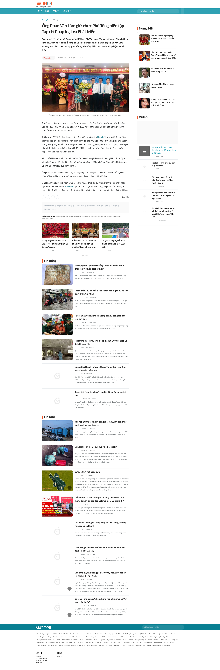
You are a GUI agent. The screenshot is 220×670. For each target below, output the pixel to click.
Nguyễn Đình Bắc (53, 637)
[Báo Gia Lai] (79, 504)
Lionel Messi (81, 634)
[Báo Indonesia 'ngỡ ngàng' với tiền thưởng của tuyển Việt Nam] (144, 39)
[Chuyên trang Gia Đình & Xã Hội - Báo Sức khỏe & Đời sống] (77, 554)
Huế (119, 643)
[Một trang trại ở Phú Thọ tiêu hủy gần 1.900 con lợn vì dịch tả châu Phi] (57, 349)
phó (106, 206)
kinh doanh (70, 187)
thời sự (71, 637)
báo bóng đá (41, 637)
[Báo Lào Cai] (76, 475)
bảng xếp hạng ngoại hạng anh (47, 645)
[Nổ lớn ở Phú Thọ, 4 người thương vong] (144, 88)
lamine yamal (112, 637)
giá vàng (69, 643)
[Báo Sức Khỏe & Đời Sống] (77, 529)
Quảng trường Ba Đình (57, 643)
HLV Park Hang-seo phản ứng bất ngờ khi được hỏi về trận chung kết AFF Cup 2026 (163, 55)
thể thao (86, 637)
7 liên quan (89, 579)
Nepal (61, 645)
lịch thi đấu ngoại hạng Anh (88, 645)
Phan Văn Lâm (49, 206)
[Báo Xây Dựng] (153, 61)
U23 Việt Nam (137, 643)
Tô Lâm (78, 637)
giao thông (40, 634)
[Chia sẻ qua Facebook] (44, 197)
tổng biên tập (61, 206)
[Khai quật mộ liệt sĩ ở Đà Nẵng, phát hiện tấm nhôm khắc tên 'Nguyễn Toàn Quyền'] (57, 274)
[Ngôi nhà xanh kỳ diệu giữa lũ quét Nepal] (144, 167)
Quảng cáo (39, 662)
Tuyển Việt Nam (153, 640)
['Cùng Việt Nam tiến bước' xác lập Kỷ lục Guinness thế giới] (57, 401)
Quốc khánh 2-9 (163, 634)
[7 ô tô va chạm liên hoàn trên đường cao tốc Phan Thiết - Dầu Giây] (144, 181)
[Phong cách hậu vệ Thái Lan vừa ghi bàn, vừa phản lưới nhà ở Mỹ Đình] (144, 103)
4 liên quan (159, 156)
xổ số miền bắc (128, 640)
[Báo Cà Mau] (77, 606)
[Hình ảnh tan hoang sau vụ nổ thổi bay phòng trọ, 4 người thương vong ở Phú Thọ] (144, 212)
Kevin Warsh (175, 634)
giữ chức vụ (91, 206)
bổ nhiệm (114, 206)
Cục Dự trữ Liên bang (114, 640)
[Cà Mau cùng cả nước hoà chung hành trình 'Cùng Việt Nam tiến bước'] (57, 608)
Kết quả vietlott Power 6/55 (46, 640)
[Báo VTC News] (78, 272)
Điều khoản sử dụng (41, 658)
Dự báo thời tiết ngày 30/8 (87, 472)
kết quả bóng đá (140, 640)
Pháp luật (101, 137)
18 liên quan (91, 428)
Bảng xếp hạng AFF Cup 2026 (159, 637)
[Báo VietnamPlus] (78, 322)
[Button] (182, 11)
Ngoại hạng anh (42, 643)
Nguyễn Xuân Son (70, 645)
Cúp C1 (72, 634)
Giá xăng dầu (173, 640)
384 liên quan (88, 373)
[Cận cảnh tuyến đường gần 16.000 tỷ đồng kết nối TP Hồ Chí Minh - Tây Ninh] (57, 581)
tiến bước (102, 637)
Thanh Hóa (130, 645)
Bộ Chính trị (158, 643)
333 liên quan (92, 322)
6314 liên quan (90, 450)
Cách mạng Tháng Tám (130, 634)
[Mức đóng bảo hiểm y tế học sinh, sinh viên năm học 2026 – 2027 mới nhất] (57, 556)
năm (123, 645)
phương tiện (148, 643)
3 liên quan (72, 58)
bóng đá (93, 637)
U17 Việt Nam (143, 637)
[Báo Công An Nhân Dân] (46, 250)
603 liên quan (91, 554)
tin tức (121, 637)
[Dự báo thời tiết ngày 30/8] (57, 480)
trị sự (70, 206)
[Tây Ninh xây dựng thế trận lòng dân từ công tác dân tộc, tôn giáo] (57, 324)
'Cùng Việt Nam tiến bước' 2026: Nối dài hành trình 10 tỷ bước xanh (55, 243)
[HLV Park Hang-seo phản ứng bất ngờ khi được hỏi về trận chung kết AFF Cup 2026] (144, 56)
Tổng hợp (59, 656)
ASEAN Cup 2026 (169, 643)
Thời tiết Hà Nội (114, 645)
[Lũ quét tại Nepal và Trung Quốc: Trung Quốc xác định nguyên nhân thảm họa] (57, 376)
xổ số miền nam (91, 640)
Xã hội (45, 19)
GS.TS (54, 209)
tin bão (118, 634)
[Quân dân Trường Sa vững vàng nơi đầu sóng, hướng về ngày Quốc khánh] (57, 531)
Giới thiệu (38, 656)
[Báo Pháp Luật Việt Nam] (47, 58)
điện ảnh (90, 634)
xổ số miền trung (131, 637)
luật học (47, 209)
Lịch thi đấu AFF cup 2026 (148, 634)
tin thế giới (103, 645)
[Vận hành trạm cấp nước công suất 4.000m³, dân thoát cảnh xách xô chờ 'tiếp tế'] (57, 430)
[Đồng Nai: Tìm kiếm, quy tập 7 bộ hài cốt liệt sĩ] (57, 455)
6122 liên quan (89, 475)
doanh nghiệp (109, 634)
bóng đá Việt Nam (110, 643)
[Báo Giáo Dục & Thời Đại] (152, 45)
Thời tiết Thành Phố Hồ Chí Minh (67, 640)
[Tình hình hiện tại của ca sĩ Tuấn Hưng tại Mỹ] (144, 73)
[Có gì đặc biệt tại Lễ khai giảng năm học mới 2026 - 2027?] (115, 230)
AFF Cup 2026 (78, 643)
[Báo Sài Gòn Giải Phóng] (77, 450)
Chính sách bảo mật (41, 660)
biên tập (100, 206)
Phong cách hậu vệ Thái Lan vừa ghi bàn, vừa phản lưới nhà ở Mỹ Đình (163, 102)
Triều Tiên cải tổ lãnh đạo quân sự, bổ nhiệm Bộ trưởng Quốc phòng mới (84, 243)
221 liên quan (92, 399)
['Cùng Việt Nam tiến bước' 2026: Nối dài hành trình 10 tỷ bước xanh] (55, 230)
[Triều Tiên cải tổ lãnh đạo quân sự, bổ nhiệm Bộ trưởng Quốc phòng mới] (85, 230)
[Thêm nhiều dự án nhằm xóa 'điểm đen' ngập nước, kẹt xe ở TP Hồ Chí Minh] (57, 299)
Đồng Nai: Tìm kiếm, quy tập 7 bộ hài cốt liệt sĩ (97, 447)
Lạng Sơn (102, 640)
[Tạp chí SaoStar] (153, 75)
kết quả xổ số (63, 634)
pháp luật (164, 640)
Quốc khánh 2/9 (52, 634)
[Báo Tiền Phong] (104, 250)
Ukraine (99, 643)
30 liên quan (162, 220)
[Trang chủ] (44, 4)
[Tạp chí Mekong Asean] (73, 250)
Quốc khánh (126, 643)
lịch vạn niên (140, 645)
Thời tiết (63, 637)
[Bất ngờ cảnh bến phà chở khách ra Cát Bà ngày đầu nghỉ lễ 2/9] (144, 197)
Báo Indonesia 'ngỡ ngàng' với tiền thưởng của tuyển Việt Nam (162, 39)
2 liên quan (89, 529)
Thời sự (54, 19)
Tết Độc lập (98, 634)
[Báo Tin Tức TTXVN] (76, 374)
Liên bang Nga (89, 643)
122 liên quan (90, 272)
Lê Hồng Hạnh (79, 206)
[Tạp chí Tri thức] (153, 156)
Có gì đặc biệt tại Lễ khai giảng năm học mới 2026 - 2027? (114, 243)
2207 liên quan (89, 347)
